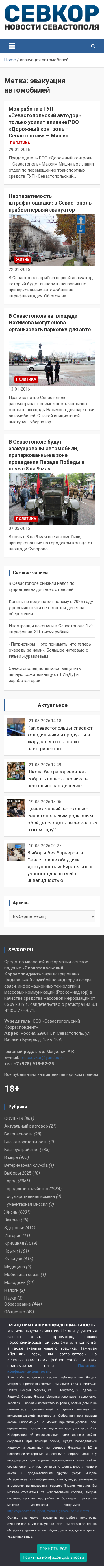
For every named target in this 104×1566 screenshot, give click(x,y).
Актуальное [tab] (53, 705)
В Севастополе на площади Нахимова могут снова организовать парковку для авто (50, 322)
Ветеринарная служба (26, 1165)
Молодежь (15, 1282)
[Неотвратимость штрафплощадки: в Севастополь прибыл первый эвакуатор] (52, 240)
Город (10, 1180)
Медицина (14, 1266)
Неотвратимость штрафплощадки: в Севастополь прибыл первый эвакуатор (50, 203)
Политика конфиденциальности (53, 1557)
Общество (14, 1312)
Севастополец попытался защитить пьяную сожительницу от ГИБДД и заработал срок (45, 674)
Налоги (11, 1290)
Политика (20, 143)
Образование (17, 1304)
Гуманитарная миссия (26, 1204)
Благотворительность (26, 1141)
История (12, 1235)
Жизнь (22, 260)
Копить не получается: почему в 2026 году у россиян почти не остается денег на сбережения (51, 607)
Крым (10, 1251)
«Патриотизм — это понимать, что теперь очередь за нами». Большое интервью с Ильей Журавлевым (50, 650)
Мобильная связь (22, 1274)
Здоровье (14, 1227)
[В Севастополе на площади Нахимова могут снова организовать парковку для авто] (52, 360)
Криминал (14, 1243)
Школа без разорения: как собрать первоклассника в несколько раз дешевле (57, 778)
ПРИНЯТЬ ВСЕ (53, 1548)
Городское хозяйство (26, 1188)
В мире (11, 1157)
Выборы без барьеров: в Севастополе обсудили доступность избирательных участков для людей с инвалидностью (59, 866)
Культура (13, 1259)
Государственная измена (29, 1196)
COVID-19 (13, 1118)
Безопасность (18, 1134)
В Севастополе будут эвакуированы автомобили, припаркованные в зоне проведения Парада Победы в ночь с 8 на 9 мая (46, 455)
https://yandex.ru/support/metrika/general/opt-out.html (48, 1511)
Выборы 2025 (17, 1173)
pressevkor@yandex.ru (42, 1057)
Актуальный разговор (26, 1126)
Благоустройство (21, 1149)
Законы (12, 1220)
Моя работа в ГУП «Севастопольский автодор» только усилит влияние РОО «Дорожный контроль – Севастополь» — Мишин (45, 122)
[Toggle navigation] (11, 46)
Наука (10, 1298)
